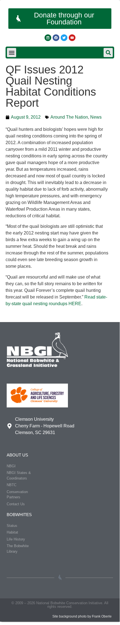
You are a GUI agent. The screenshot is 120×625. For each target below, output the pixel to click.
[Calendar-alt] (48, 37)
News (96, 117)
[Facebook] (56, 37)
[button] (11, 52)
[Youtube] (72, 37)
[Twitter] (64, 37)
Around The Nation (69, 117)
